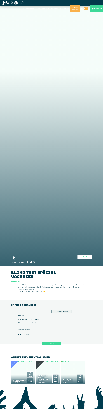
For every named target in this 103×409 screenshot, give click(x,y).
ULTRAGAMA (68, 379)
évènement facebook (62, 311)
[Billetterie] (96, 8)
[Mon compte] (81, 8)
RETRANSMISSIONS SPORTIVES (19, 381)
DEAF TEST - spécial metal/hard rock (43, 378)
